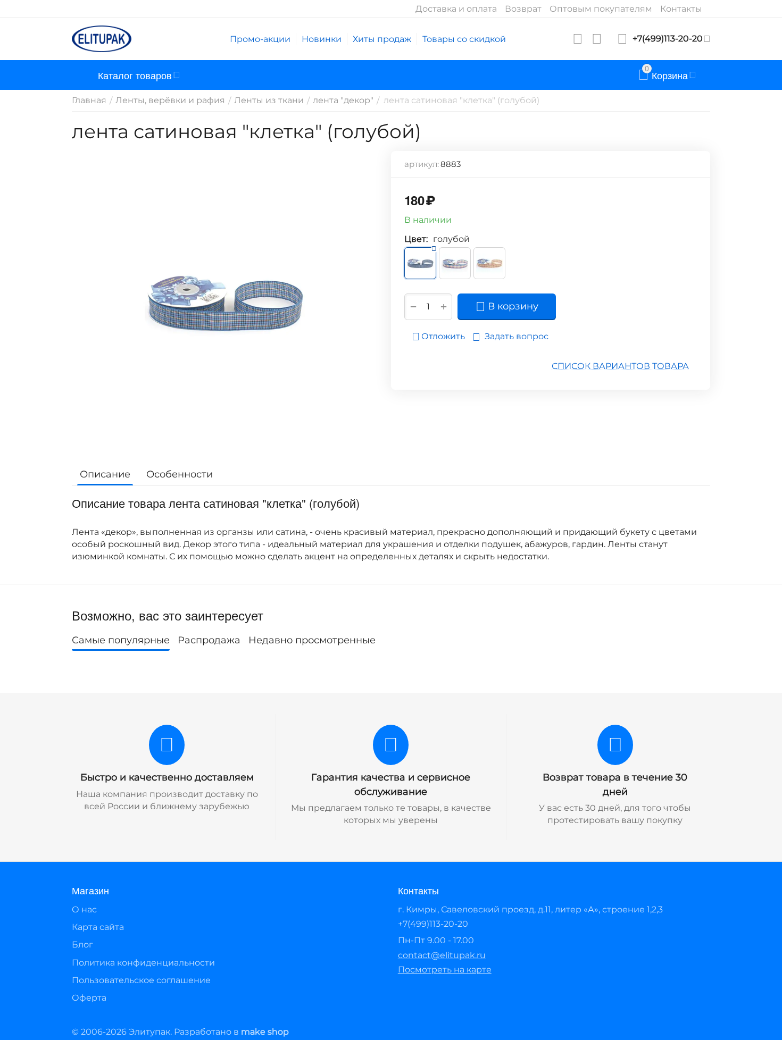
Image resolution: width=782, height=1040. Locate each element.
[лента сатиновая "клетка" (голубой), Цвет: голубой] (225, 302)
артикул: (421, 164)
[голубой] (420, 263)
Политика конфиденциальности (143, 963)
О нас (84, 909)
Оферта (89, 998)
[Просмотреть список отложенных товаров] (577, 39)
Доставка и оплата (456, 9)
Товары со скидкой (464, 39)
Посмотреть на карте (445, 969)
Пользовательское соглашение (141, 980)
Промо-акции (260, 39)
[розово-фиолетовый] (489, 263)
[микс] (455, 263)
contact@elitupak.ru (442, 955)
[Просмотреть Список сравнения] (597, 39)
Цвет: (416, 239)
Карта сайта (98, 927)
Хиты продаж (382, 39)
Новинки (322, 39)
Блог (82, 945)
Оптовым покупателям (601, 9)
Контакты (681, 9)
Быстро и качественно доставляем (167, 777)
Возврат (523, 9)
